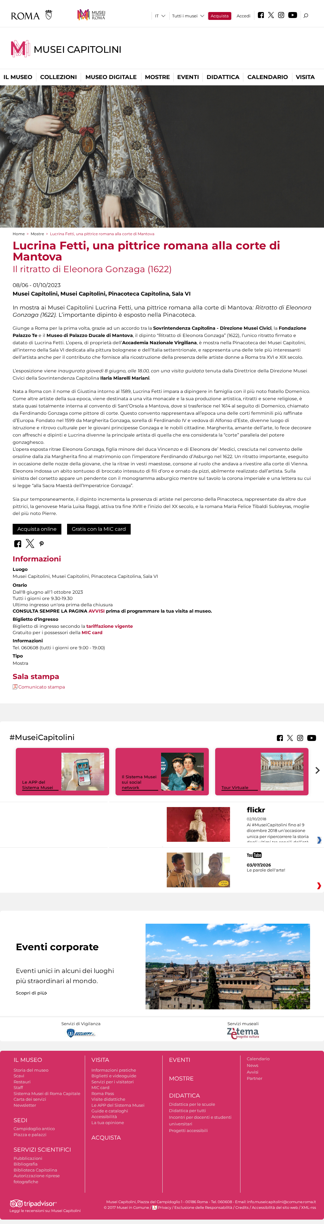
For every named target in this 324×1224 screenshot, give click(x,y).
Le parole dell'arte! (266, 869)
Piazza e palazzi (30, 1134)
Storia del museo (31, 1070)
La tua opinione (107, 1122)
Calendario (267, 77)
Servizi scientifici (42, 1150)
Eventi (188, 77)
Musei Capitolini (78, 49)
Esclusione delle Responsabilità (203, 1207)
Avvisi (253, 1071)
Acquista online (37, 529)
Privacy (164, 1207)
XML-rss (308, 1207)
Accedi (244, 15)
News (252, 1065)
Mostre (157, 77)
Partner (254, 1078)
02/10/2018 (278, 831)
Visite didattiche (108, 1099)
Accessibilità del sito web (275, 1207)
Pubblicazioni (28, 1158)
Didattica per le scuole (192, 1104)
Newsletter (25, 1105)
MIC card (100, 1087)
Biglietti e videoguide (113, 1075)
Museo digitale (111, 77)
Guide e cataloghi (109, 1110)
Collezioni (58, 77)
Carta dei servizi (30, 1099)
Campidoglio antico (34, 1128)
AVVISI (97, 611)
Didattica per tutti (187, 1110)
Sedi (20, 1120)
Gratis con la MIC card (99, 529)
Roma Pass (102, 1093)
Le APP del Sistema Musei (37, 785)
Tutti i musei (185, 15)
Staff (18, 1087)
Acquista (220, 15)
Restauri (22, 1081)
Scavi (19, 1075)
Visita (305, 77)
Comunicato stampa (41, 687)
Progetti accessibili (188, 1130)
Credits (242, 1207)
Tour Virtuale (234, 787)
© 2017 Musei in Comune (126, 1207)
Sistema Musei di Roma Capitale (47, 1093)
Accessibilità (104, 1116)
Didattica (223, 77)
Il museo (17, 77)
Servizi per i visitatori (112, 1081)
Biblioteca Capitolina (35, 1169)
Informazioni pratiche (113, 1070)
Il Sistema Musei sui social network (139, 782)
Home (19, 233)
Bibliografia (26, 1163)
